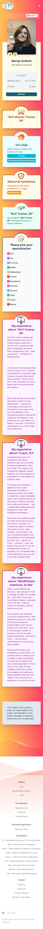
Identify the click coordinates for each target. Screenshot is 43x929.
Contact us (22, 885)
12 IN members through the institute (21, 160)
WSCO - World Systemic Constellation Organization (21, 849)
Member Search (21, 808)
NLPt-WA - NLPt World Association (21, 869)
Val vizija (18, 152)
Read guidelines (14, 192)
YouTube (11, 912)
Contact (21, 94)
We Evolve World (21, 829)
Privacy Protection (21, 893)
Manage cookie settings (21, 897)
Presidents (22, 812)
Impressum (22, 889)
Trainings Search (21, 816)
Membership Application (21, 791)
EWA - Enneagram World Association (21, 865)
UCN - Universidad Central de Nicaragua (21, 874)
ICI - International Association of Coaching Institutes (21, 840)
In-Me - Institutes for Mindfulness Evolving (21, 853)
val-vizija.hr (21, 75)
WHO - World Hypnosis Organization (21, 844)
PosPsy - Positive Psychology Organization (21, 857)
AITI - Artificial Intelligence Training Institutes (21, 861)
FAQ (21, 787)
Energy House (19, 220)
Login (21, 795)
